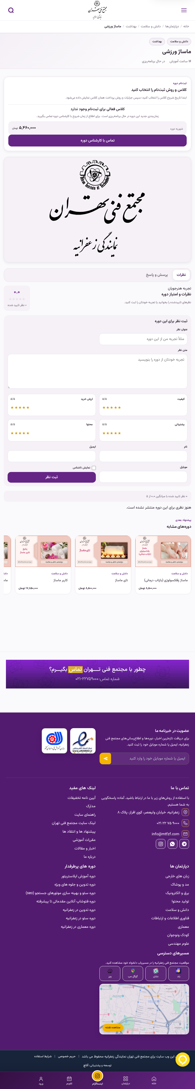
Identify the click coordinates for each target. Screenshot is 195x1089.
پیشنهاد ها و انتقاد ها (79, 831)
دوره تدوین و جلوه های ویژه (75, 884)
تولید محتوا (180, 901)
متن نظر (182, 350)
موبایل (183, 467)
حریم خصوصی (67, 1056)
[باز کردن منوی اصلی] (184, 10)
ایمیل (92, 447)
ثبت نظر (51, 477)
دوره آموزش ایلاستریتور (78, 876)
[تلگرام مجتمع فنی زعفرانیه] (184, 844)
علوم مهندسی (178, 944)
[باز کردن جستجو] (11, 10)
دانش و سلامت (179, 41)
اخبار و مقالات (85, 848)
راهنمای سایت (85, 815)
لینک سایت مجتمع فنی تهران (74, 823)
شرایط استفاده (43, 1056)
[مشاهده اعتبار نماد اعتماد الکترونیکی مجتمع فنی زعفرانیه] (83, 741)
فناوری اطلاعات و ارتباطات (170, 918)
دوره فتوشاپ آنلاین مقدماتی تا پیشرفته (66, 901)
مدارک (91, 806)
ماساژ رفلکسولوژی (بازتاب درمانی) (166, 580)
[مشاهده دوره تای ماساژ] (103, 551)
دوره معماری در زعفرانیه (78, 927)
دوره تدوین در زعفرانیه (79, 910)
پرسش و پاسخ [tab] (157, 275)
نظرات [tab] (181, 275)
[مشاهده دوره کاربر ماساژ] (43, 551)
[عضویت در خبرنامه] (105, 758)
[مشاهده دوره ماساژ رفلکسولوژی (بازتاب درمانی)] (163, 551)
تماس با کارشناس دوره (98, 140)
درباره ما (90, 857)
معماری (183, 927)
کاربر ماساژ (61, 580)
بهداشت (157, 41)
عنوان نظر (181, 329)
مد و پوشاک (180, 884)
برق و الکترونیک (177, 893)
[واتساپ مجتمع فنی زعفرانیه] (172, 844)
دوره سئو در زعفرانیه (81, 918)
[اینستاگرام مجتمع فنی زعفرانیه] (161, 844)
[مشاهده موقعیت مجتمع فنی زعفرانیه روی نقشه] (144, 1009)
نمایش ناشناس (81, 468)
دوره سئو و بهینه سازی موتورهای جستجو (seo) (61, 893)
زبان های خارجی (177, 876)
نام (185, 447)
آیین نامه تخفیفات (82, 798)
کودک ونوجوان (178, 935)
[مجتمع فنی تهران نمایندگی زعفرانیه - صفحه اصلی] (97, 10)
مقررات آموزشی (84, 840)
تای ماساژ (121, 580)
